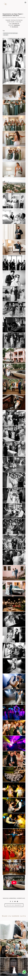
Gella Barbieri (17, 25)
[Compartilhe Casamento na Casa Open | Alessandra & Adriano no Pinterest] (17, 901)
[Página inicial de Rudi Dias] (5, 4)
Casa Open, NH (15, 23)
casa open (5, 34)
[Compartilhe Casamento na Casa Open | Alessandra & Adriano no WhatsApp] (12, 901)
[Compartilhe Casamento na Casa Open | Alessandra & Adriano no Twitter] (14, 901)
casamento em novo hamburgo (10, 33)
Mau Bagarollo (15, 26)
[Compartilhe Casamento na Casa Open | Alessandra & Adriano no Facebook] (10, 901)
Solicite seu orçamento (14, 905)
